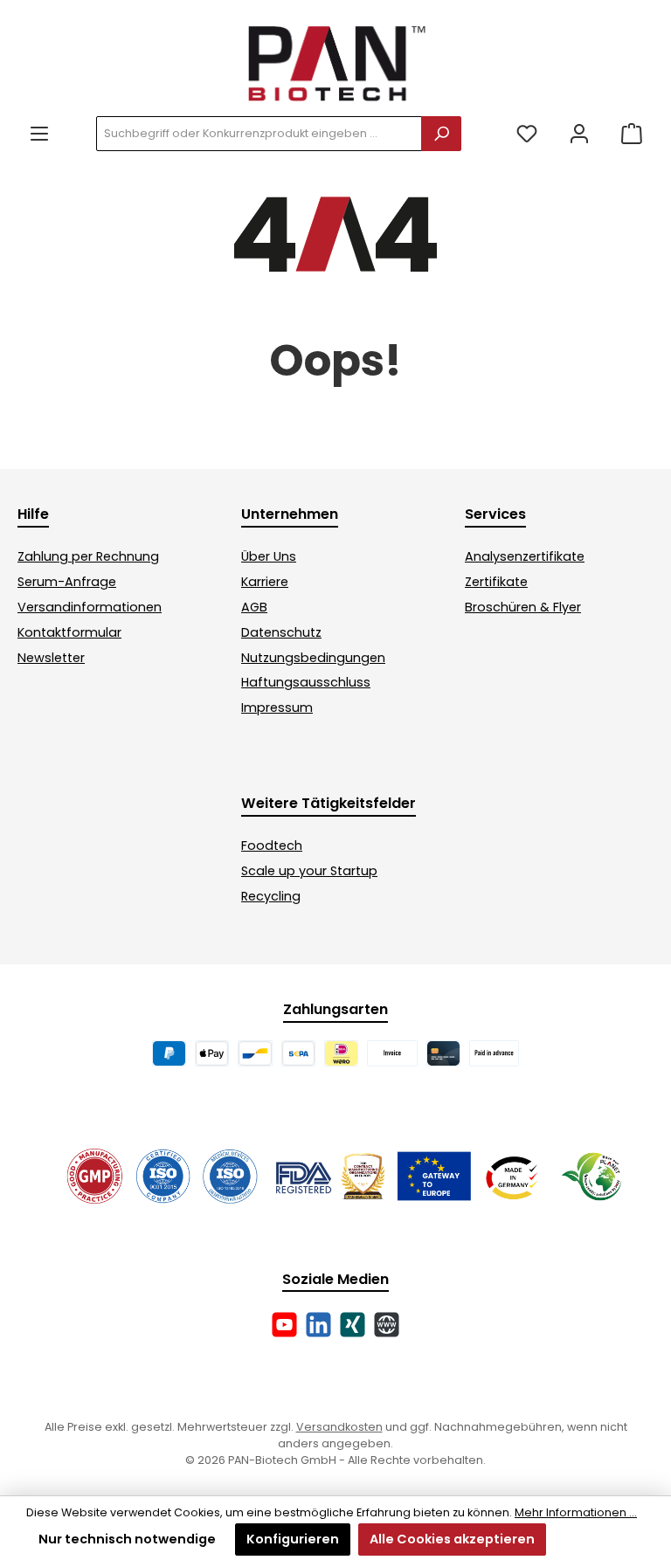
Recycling (271, 896)
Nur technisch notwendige (127, 1539)
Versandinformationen (89, 607)
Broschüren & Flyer (523, 607)
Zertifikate (496, 581)
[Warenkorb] (632, 134)
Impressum (277, 707)
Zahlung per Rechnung (88, 556)
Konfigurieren (292, 1539)
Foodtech (271, 845)
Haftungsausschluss (305, 682)
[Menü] (39, 134)
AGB (254, 607)
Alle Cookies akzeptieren (452, 1539)
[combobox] (259, 133)
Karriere (264, 581)
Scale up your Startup (309, 871)
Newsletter (51, 657)
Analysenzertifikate (525, 556)
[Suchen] (441, 133)
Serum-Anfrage (66, 581)
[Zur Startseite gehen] (335, 62)
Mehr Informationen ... (576, 1512)
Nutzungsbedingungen (313, 657)
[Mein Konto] (579, 134)
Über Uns (268, 556)
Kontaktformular (69, 632)
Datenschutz (281, 632)
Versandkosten (339, 1426)
